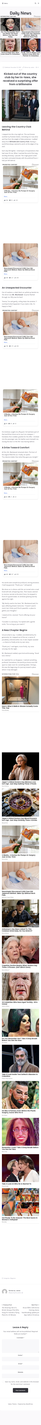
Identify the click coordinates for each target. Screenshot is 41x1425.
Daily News (20, 13)
